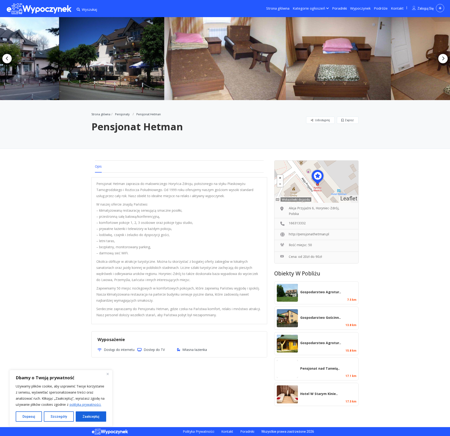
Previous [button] (7, 59)
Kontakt (397, 8)
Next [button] (443, 59)
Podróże (381, 8)
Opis (98, 166)
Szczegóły (59, 416)
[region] (60, 398)
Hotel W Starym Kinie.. (319, 393)
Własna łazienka (194, 349)
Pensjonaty (122, 114)
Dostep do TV (154, 349)
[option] (114, 58)
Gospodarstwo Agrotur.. (320, 292)
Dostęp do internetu (119, 349)
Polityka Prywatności (198, 431)
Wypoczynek (360, 8)
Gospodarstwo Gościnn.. (320, 317)
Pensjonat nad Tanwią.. (320, 368)
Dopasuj (28, 416)
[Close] (107, 374)
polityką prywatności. (85, 404)
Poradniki (339, 8)
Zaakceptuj (90, 416)
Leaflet (348, 198)
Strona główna (277, 8)
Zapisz (349, 120)
